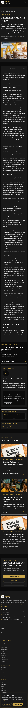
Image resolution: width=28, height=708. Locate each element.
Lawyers (3, 630)
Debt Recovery (4, 649)
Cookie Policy (7, 700)
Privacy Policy (4, 690)
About (2, 628)
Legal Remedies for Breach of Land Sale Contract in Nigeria (13, 535)
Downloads (3, 684)
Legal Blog (13, 11)
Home (2, 6)
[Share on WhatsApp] (10, 426)
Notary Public (4, 653)
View (23, 474)
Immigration (3, 655)
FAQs (2, 688)
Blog (13, 6)
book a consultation (8, 337)
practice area (6, 339)
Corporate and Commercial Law (11, 401)
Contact (2, 637)
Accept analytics (18, 704)
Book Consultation (13, 576)
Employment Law (4, 659)
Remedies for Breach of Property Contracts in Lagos (13, 463)
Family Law (3, 657)
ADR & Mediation (4, 661)
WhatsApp (14, 580)
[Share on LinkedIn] (3, 426)
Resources (8, 6)
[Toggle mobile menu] (25, 2)
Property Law (4, 643)
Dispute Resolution (5, 647)
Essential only (7, 704)
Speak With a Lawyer (5, 667)
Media (2, 686)
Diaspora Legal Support (6, 669)
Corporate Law (4, 645)
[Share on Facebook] (7, 426)
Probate (2, 651)
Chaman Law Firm (8, 403)
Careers (2, 632)
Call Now (15, 584)
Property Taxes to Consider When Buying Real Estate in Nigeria (12, 499)
